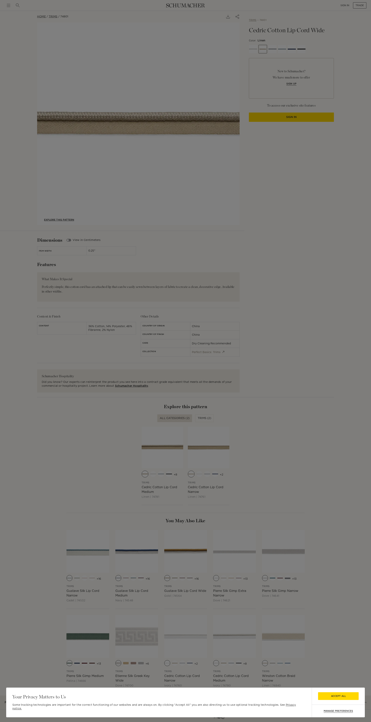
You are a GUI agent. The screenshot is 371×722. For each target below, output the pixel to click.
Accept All (338, 696)
